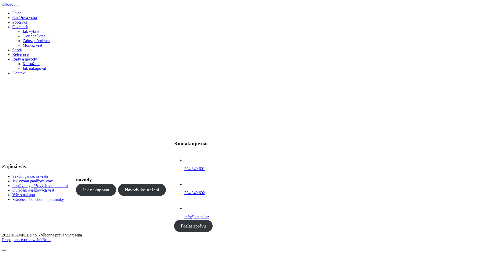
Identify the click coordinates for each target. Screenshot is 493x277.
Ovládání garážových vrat (33, 190)
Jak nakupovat (96, 189)
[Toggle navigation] (16, 5)
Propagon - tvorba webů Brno (26, 240)
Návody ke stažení (142, 189)
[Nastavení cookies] (4, 250)
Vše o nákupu (23, 195)
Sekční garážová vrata (30, 176)
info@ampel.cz (196, 217)
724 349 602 (194, 193)
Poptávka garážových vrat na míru (40, 185)
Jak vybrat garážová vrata (33, 181)
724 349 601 (194, 168)
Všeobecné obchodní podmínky (38, 199)
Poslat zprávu (193, 226)
